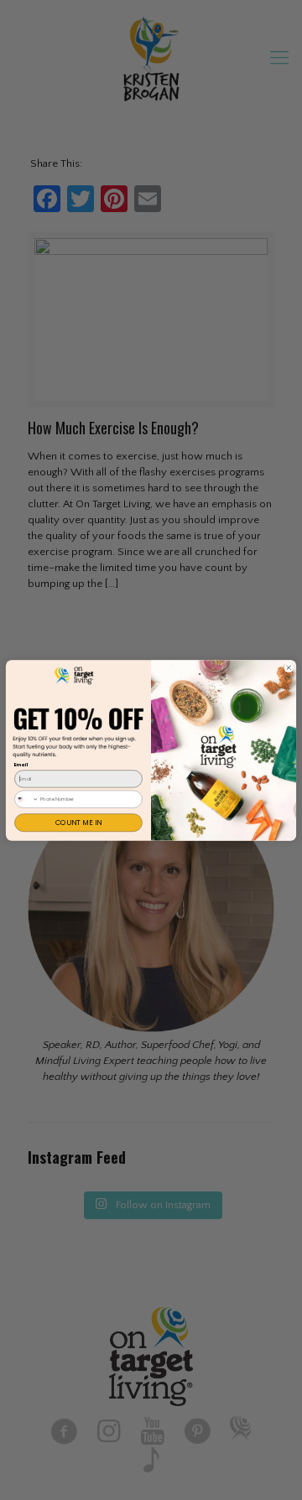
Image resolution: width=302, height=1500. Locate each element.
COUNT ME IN (78, 822)
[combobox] (27, 798)
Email (21, 764)
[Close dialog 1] (289, 667)
